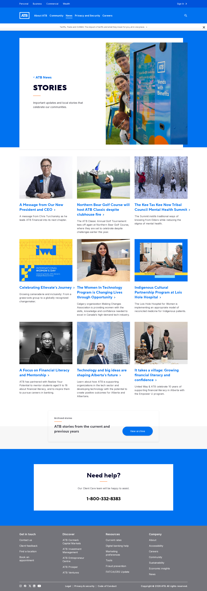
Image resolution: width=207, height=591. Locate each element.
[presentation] (142, 93)
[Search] (188, 15)
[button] (204, 27)
